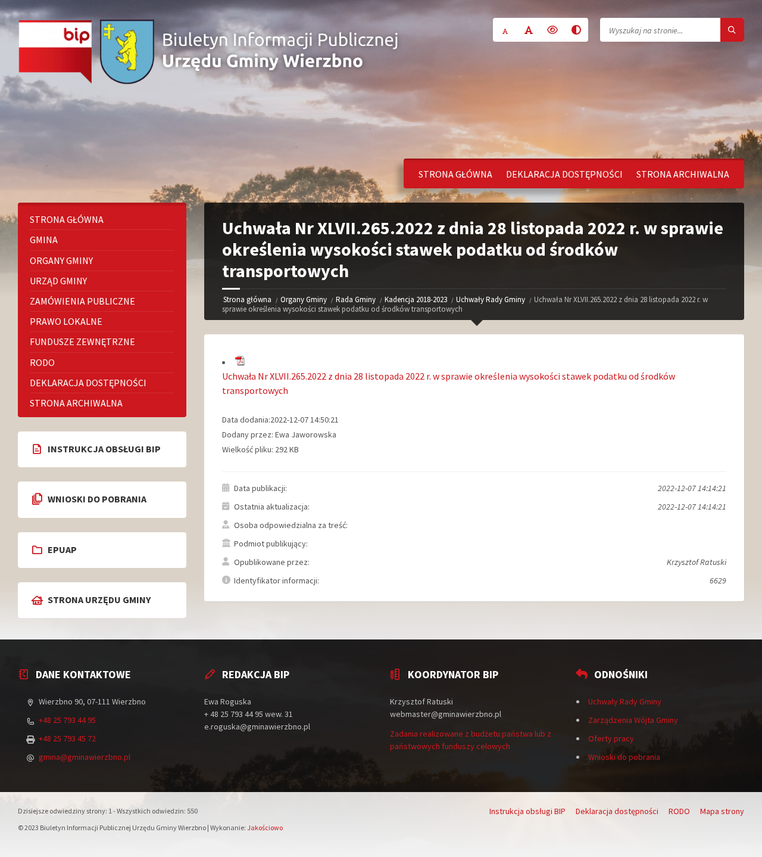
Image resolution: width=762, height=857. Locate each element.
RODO (42, 362)
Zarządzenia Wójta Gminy (633, 720)
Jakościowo (265, 827)
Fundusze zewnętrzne (82, 341)
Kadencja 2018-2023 (416, 299)
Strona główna (455, 174)
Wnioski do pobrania (624, 757)
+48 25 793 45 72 (67, 738)
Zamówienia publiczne (82, 301)
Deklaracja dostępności (564, 174)
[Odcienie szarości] (576, 30)
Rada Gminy (356, 299)
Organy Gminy (303, 299)
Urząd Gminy (58, 281)
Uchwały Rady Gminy (490, 299)
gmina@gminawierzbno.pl (84, 757)
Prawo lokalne (66, 321)
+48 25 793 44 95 (67, 720)
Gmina (44, 240)
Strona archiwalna (682, 174)
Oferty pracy (611, 738)
